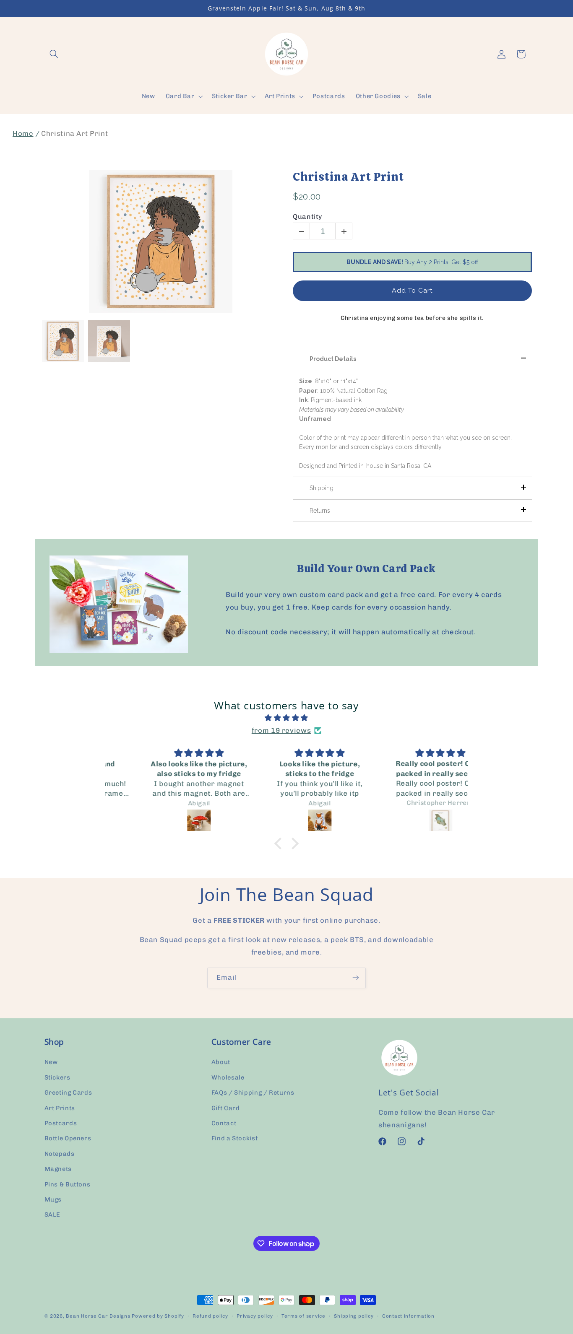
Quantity (307, 217)
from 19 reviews (281, 730)
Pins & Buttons (67, 1184)
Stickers (57, 1077)
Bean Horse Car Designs (98, 1316)
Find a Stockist (234, 1138)
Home (23, 133)
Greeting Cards (68, 1093)
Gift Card (225, 1108)
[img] (286, 718)
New (51, 1062)
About (220, 1062)
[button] (54, 54)
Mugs (53, 1199)
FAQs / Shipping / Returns (252, 1093)
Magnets (58, 1169)
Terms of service (303, 1316)
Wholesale (228, 1077)
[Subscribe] (355, 978)
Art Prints (59, 1108)
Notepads (59, 1154)
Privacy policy (255, 1316)
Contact (223, 1123)
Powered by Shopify (158, 1316)
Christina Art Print (348, 177)
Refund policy (210, 1316)
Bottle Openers (67, 1138)
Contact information (408, 1316)
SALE (52, 1215)
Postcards (60, 1123)
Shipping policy (353, 1316)
